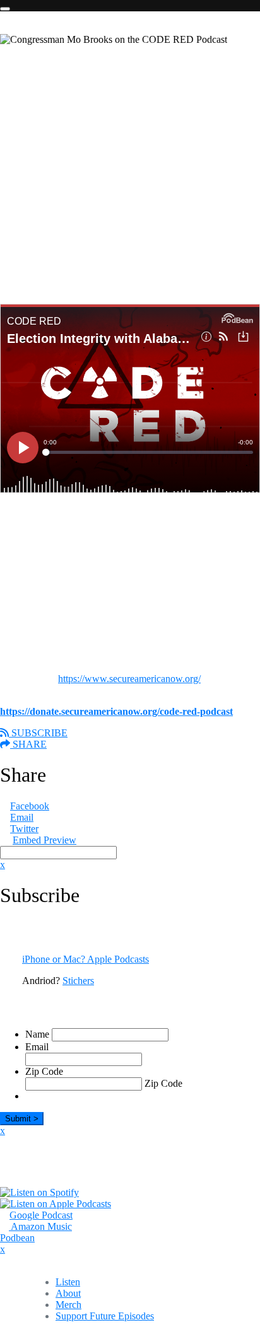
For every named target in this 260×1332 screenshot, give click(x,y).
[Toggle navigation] (5, 9)
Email (21, 817)
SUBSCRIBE (38, 732)
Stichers (78, 980)
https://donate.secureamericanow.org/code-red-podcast (116, 711)
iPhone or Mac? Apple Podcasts (85, 959)
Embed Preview (44, 840)
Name (37, 1034)
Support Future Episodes (105, 1316)
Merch (68, 1304)
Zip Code (44, 1071)
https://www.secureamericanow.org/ (129, 678)
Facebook (29, 806)
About (68, 1293)
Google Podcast (41, 1215)
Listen (68, 1282)
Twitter (24, 828)
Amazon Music (40, 1226)
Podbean (17, 1237)
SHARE (28, 744)
